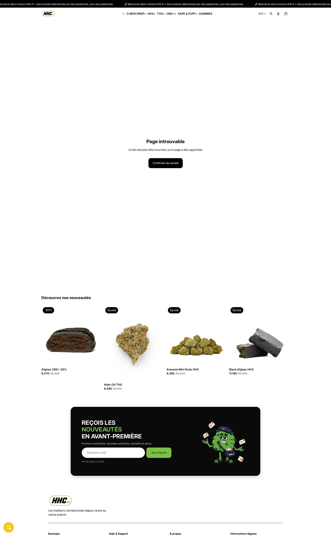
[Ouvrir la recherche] (271, 13)
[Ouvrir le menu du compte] (278, 13)
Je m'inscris (159, 452)
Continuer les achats (166, 163)
